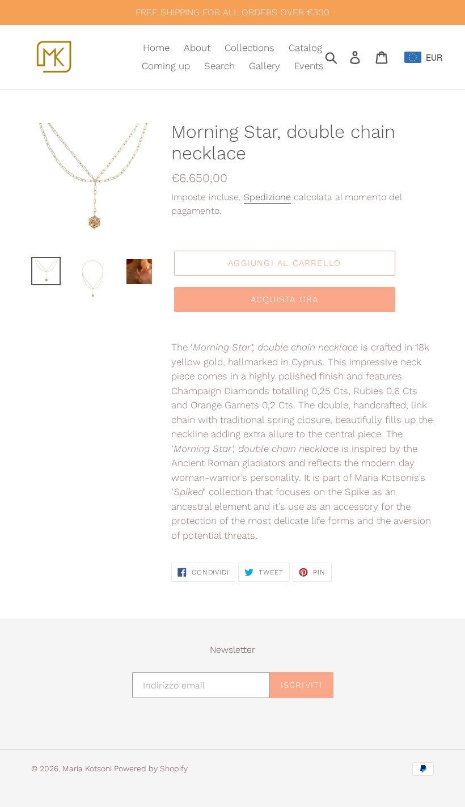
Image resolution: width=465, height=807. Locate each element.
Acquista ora (284, 299)
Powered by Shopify (151, 768)
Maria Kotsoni (88, 768)
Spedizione (267, 197)
